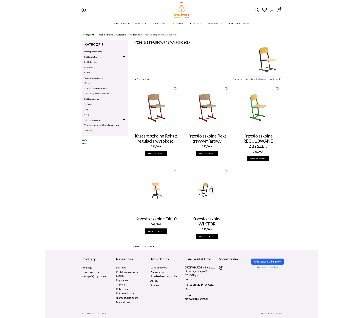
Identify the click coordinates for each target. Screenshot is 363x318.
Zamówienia (157, 271)
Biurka (87, 72)
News (84, 143)
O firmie (120, 284)
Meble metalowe (91, 99)
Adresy (154, 280)
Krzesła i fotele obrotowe (95, 88)
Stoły (86, 114)
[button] (256, 10)
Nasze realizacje (125, 293)
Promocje (87, 267)
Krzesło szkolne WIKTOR (207, 221)
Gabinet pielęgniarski (93, 78)
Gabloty (87, 83)
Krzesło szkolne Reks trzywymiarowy (207, 138)
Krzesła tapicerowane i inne (96, 93)
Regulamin (122, 280)
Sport (86, 109)
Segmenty (88, 104)
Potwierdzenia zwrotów (163, 276)
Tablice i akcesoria (92, 120)
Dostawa (121, 267)
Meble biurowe (91, 62)
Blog (84, 139)
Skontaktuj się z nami (127, 297)
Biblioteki (88, 67)
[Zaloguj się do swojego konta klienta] (272, 9)
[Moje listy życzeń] (264, 9)
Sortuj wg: (238, 79)
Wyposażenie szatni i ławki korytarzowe (101, 125)
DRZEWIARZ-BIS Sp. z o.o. (91, 313)
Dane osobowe (158, 267)
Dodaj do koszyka (155, 153)
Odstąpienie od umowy (267, 261)
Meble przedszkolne (93, 51)
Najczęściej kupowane (94, 276)
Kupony (154, 285)
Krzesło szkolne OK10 (156, 218)
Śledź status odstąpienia (267, 267)
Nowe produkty (90, 271)
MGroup (278, 313)
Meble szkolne (90, 57)
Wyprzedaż (89, 130)
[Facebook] (84, 10)
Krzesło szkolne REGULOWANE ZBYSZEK (258, 141)
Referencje (122, 288)
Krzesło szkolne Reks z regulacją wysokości (156, 138)
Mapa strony (123, 302)
